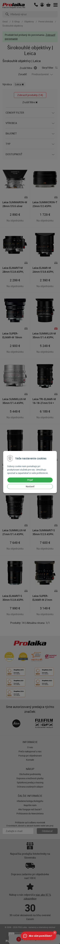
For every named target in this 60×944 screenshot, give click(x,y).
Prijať (30, 479)
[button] (55, 933)
